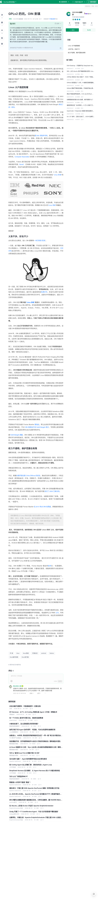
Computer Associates (22, 157)
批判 (49, 566)
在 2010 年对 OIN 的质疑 (42, 506)
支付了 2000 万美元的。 (53, 491)
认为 (57, 612)
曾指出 (37, 424)
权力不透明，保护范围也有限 (76, 52)
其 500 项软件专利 (41, 135)
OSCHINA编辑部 (77, 13)
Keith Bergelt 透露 (16, 435)
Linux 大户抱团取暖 (74, 45)
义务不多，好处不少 (74, 49)
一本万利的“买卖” (40, 240)
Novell (21, 164)
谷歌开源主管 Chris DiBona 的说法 (28, 475)
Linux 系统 (57, 175)
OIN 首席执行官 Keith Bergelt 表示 (37, 427)
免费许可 (44, 292)
